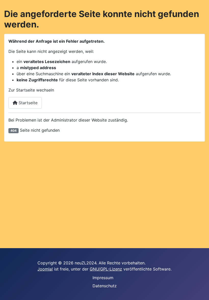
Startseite (27, 102)
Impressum (103, 277)
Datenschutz (105, 285)
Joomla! (45, 269)
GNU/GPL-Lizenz (106, 269)
